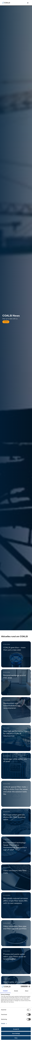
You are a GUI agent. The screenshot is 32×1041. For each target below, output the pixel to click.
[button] (28, 3)
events (6, 321)
